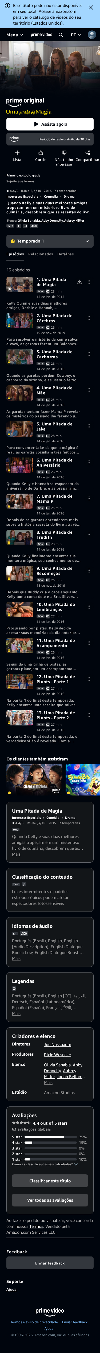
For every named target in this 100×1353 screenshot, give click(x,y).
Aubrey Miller (74, 220)
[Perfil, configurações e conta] (92, 34)
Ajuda (11, 1289)
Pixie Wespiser (57, 1054)
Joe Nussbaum (57, 1044)
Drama (69, 196)
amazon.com (64, 11)
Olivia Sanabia (29, 220)
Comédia (51, 196)
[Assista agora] (19, 284)
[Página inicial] (41, 35)
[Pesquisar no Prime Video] (61, 34)
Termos (36, 1226)
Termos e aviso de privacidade (34, 1322)
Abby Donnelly (52, 220)
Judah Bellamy (70, 1076)
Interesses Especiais (22, 196)
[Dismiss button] (90, 7)
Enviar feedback (74, 1322)
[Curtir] (40, 152)
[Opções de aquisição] (89, 281)
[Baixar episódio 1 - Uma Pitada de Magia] (79, 281)
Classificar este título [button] (50, 1180)
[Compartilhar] (87, 152)
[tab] (15, 254)
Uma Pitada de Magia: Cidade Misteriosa (34, 779)
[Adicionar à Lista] (17, 152)
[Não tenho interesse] (64, 152)
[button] (50, 124)
